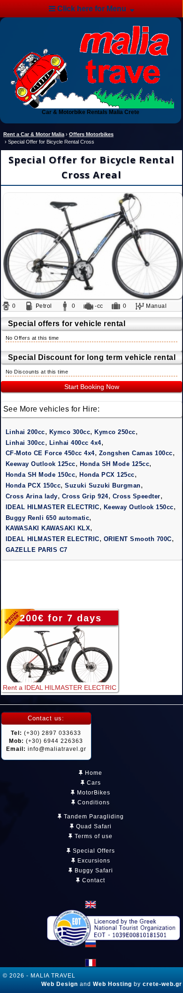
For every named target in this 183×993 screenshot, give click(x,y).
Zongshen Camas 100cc (136, 453)
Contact (92, 880)
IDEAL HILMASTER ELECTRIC (52, 507)
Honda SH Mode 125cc (115, 463)
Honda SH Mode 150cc (41, 474)
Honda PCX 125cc (107, 474)
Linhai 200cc (25, 431)
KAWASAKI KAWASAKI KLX (48, 528)
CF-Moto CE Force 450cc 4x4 (50, 453)
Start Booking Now (91, 386)
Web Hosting (112, 984)
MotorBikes (92, 792)
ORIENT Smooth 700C (138, 538)
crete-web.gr (162, 984)
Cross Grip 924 (85, 496)
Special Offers (93, 851)
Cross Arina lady (32, 496)
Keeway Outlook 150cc (139, 507)
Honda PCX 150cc (33, 485)
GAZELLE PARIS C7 (37, 549)
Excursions (93, 860)
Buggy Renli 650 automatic (48, 517)
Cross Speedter (136, 496)
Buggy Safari (93, 870)
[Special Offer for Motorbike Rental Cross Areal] (91, 245)
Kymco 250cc (115, 431)
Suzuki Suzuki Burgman (103, 485)
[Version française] (91, 963)
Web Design (59, 984)
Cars (93, 782)
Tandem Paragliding (93, 816)
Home (92, 773)
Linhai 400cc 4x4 (75, 442)
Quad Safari (93, 826)
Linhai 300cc (25, 442)
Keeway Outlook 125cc (41, 463)
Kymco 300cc (70, 431)
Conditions (93, 802)
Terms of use (93, 836)
